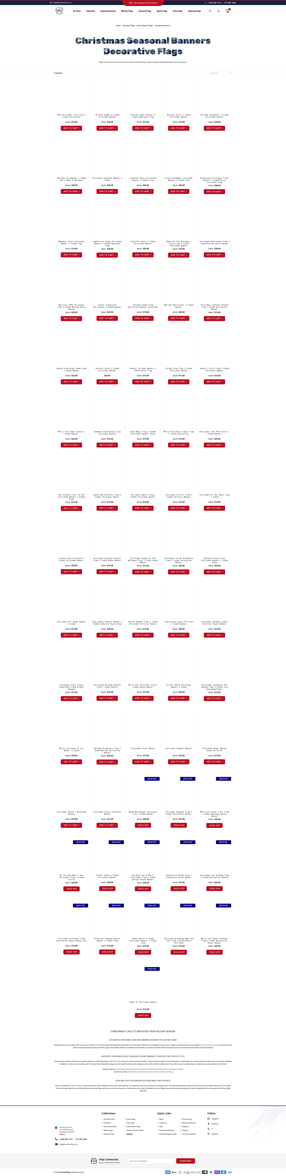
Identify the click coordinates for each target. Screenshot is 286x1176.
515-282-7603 (230, 3)
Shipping (185, 1126)
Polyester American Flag (152, 1072)
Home (118, 26)
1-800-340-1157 (214, 3)
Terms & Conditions (189, 1134)
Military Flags (127, 11)
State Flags (177, 11)
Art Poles (77, 11)
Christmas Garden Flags (125, 1069)
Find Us (62, 1134)
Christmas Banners (162, 26)
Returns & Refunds (189, 1123)
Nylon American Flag (135, 1072)
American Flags (194, 11)
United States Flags (133, 1126)
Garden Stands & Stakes (135, 1130)
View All (129, 1134)
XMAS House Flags (156, 1069)
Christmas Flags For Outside (173, 1069)
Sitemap (185, 1130)
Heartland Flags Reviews (168, 1134)
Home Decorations (108, 11)
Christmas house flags (211, 1045)
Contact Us (163, 1123)
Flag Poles (90, 11)
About (161, 1119)
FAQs (161, 1126)
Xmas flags (117, 1061)
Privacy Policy (187, 1119)
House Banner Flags (145, 26)
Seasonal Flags (144, 11)
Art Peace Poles (109, 1119)
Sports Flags (162, 11)
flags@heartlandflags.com (62, 2)
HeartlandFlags (65, 1172)
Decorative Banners (141, 1069)
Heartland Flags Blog (166, 1130)
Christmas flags (75, 1086)
